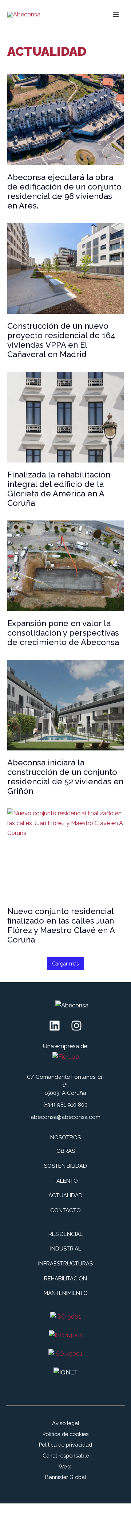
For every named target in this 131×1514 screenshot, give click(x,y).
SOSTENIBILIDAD (65, 1166)
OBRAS (65, 1151)
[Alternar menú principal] (116, 15)
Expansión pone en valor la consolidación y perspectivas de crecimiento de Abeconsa (63, 633)
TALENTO (65, 1181)
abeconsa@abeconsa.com (65, 1117)
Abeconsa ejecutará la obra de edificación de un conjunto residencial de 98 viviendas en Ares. (64, 191)
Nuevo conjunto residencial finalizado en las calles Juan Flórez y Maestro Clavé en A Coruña (61, 925)
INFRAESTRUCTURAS (65, 1263)
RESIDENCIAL (65, 1234)
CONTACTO (65, 1210)
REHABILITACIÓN (65, 1278)
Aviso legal (65, 1423)
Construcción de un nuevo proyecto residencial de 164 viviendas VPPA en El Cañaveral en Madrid (61, 340)
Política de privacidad (65, 1444)
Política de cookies (65, 1434)
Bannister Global (65, 1477)
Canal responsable (66, 1455)
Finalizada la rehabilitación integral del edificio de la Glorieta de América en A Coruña (58, 489)
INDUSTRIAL (65, 1248)
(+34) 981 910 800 (65, 1104)
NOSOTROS (65, 1137)
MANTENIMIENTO (66, 1293)
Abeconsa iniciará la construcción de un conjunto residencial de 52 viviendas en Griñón (65, 777)
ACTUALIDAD (65, 1195)
